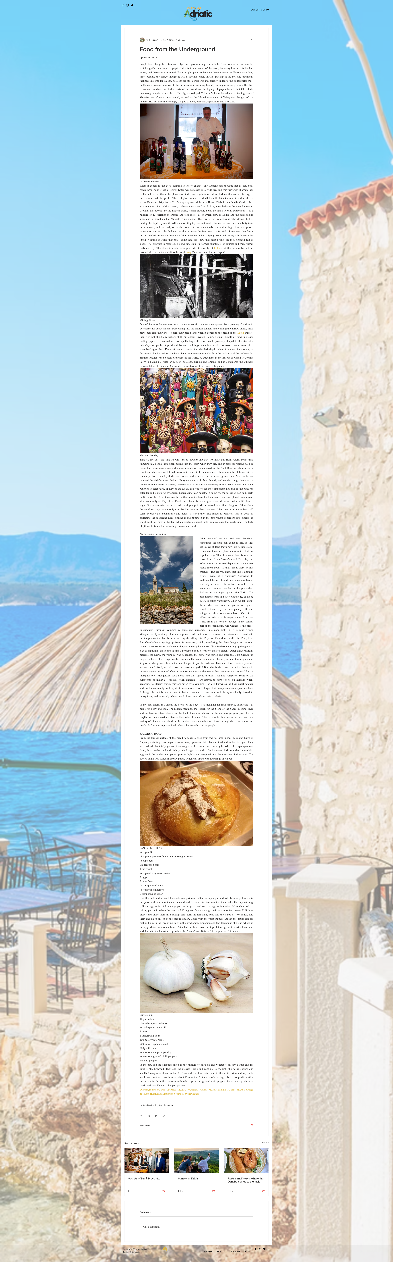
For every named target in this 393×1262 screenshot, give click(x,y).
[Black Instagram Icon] (127, 5)
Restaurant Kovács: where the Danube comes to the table (245, 1180)
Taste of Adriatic (140, 1249)
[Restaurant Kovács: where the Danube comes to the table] (246, 1160)
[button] (208, 1251)
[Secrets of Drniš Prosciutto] (147, 1160)
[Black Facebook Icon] (123, 5)
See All (265, 1142)
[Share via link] (163, 1115)
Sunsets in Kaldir (188, 1178)
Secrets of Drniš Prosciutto (144, 1178)
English (158, 1105)
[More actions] (251, 40)
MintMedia (135, 1252)
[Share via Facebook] (141, 1115)
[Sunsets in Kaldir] (196, 1160)
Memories (168, 1105)
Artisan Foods (146, 1105)
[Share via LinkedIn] (156, 1115)
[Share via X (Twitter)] (148, 1115)
